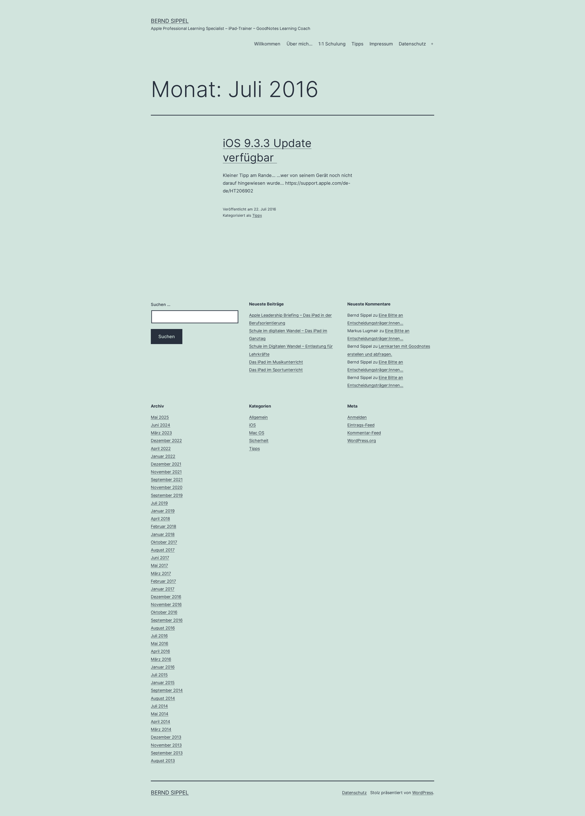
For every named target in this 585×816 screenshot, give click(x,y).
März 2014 (161, 729)
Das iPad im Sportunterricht (276, 369)
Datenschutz (412, 44)
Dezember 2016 (166, 596)
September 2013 (167, 752)
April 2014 (160, 721)
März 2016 (161, 659)
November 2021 (166, 471)
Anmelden (357, 417)
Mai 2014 (159, 713)
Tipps (357, 44)
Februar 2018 (163, 526)
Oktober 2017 (164, 542)
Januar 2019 (163, 510)
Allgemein (258, 417)
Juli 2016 (159, 635)
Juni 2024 (160, 425)
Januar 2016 (163, 667)
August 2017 (163, 550)
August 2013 (163, 760)
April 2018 (160, 518)
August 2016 (163, 628)
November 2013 (166, 745)
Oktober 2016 (164, 612)
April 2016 (160, 651)
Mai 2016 (159, 643)
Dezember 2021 (166, 464)
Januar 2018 (163, 534)
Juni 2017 (160, 557)
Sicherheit (259, 440)
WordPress (422, 792)
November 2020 (166, 487)
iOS (252, 425)
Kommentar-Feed (364, 432)
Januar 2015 (163, 682)
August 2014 (163, 698)
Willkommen (267, 44)
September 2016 (167, 620)
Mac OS (256, 432)
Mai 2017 (159, 565)
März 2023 (161, 432)
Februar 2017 (163, 581)
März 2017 (161, 573)
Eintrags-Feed (361, 425)
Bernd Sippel (170, 21)
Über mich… (299, 44)
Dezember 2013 (166, 737)
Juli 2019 (159, 503)
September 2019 (167, 495)
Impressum (381, 44)
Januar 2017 (162, 589)
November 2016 (166, 604)
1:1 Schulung (332, 44)
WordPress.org (361, 440)
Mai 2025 (160, 417)
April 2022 (161, 448)
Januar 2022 (163, 456)
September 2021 (167, 479)
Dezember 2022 (166, 440)
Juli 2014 (159, 706)
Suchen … (160, 304)
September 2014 (167, 690)
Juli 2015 (159, 674)
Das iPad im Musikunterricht (276, 362)
